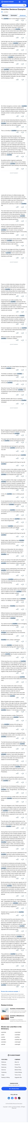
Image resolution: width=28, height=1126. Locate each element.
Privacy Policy (18, 1067)
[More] (26, 20)
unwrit (2, 1034)
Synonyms (14, 15)
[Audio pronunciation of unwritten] (2, 12)
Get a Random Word (14, 1088)
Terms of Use (18, 1075)
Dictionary (3, 1062)
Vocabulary (3, 1072)
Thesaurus (3, 1064)
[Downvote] (23, 20)
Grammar (3, 1069)
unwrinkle (3, 1032)
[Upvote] (18, 20)
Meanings (5, 15)
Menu (24, 1)
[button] (19, 1)
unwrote (3, 1044)
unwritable (17, 1034)
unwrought (17, 1044)
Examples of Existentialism (17, 1008)
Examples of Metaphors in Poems (17, 1016)
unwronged (17, 1042)
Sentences (23, 15)
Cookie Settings (18, 1072)
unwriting (17, 1037)
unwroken (3, 1042)
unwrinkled (17, 1032)
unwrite (3, 1037)
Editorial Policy (18, 1069)
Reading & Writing (5, 1077)
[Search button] (24, 5)
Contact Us (17, 1064)
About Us (17, 1062)
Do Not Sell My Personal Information (14, 1103)
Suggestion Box (18, 1077)
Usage (2, 1075)
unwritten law (18, 1039)
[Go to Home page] (7, 2)
